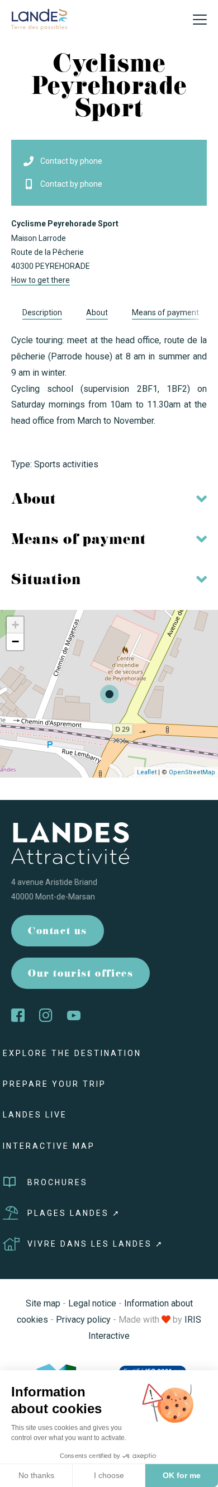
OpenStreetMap (192, 772)
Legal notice (92, 1303)
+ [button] (15, 625)
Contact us (57, 932)
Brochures (57, 1182)
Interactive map (49, 1146)
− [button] (15, 641)
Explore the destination (72, 1053)
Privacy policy (83, 1319)
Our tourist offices (80, 974)
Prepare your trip (54, 1083)
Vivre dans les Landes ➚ (95, 1243)
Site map (43, 1303)
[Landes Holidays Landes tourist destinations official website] (39, 18)
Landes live (35, 1114)
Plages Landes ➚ (74, 1213)
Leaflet (147, 772)
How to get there (40, 280)
